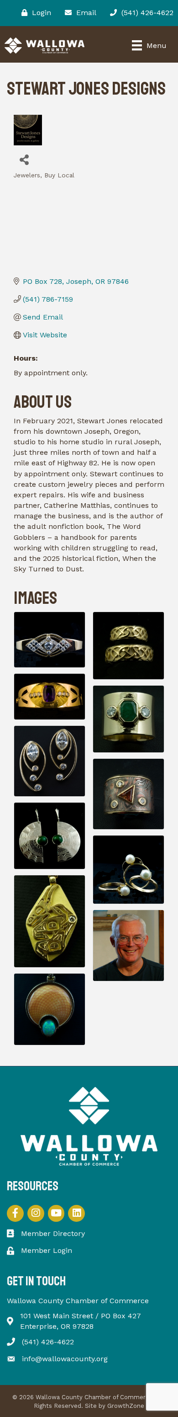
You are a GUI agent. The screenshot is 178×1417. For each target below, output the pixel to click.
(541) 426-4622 (48, 1341)
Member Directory (53, 1233)
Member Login (46, 1250)
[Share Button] (24, 159)
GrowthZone (125, 1405)
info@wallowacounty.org (65, 1358)
